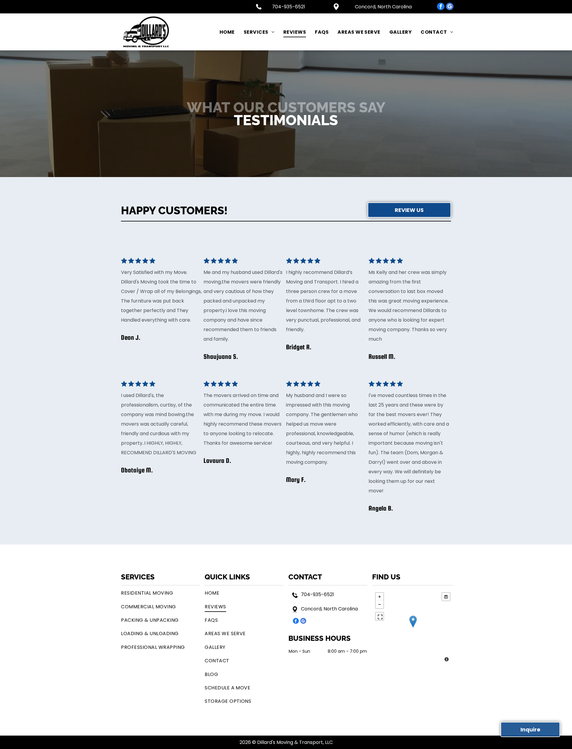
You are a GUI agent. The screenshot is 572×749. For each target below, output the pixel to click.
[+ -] (412, 627)
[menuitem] (223, 32)
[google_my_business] (449, 7)
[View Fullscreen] (379, 616)
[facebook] (440, 7)
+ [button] (379, 597)
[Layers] (446, 597)
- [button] (379, 604)
